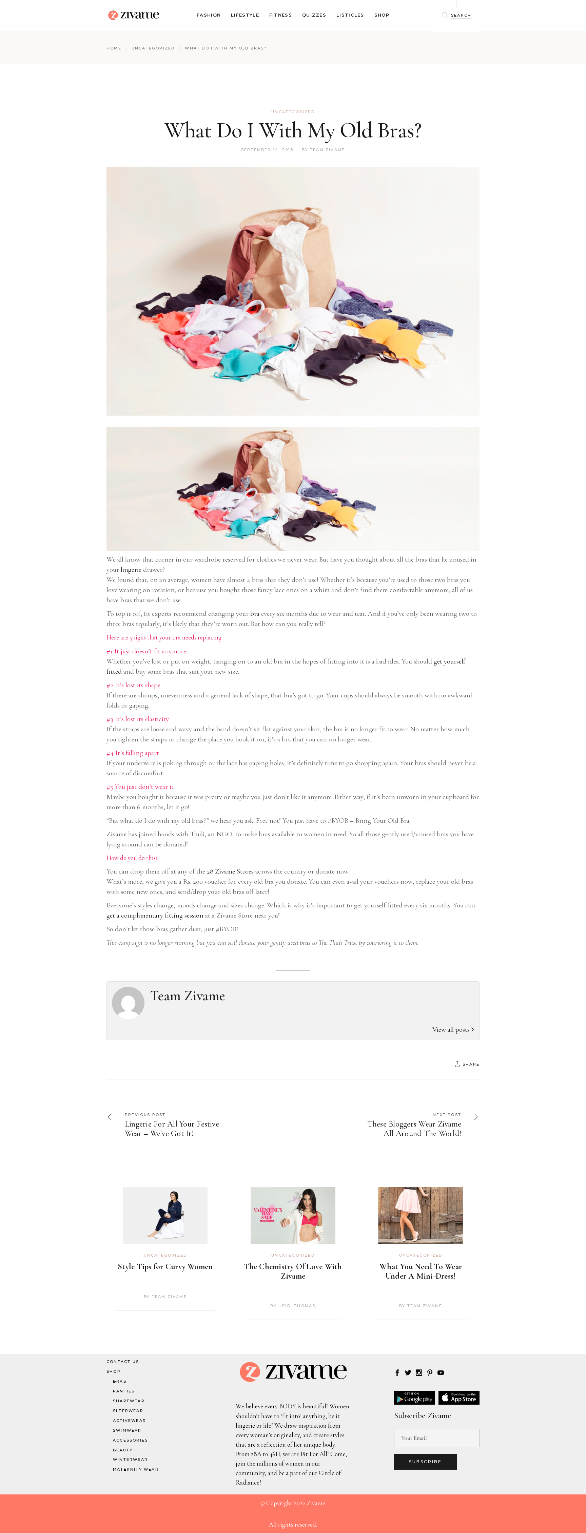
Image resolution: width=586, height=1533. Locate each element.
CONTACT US (122, 1361)
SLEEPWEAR (128, 1410)
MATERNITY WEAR (136, 1469)
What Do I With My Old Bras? (292, 130)
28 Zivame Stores (230, 871)
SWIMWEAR (127, 1430)
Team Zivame (327, 149)
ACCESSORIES (130, 1440)
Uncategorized (153, 48)
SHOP (113, 1371)
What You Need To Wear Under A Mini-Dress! (420, 1271)
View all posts (451, 1029)
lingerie (131, 569)
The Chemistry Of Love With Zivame (293, 1271)
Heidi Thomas (296, 1305)
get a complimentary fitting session (154, 915)
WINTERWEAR (130, 1459)
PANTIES (124, 1391)
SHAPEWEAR (129, 1401)
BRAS (119, 1381)
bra (254, 613)
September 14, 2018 (267, 149)
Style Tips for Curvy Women (165, 1267)
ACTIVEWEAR (129, 1420)
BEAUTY (123, 1450)
